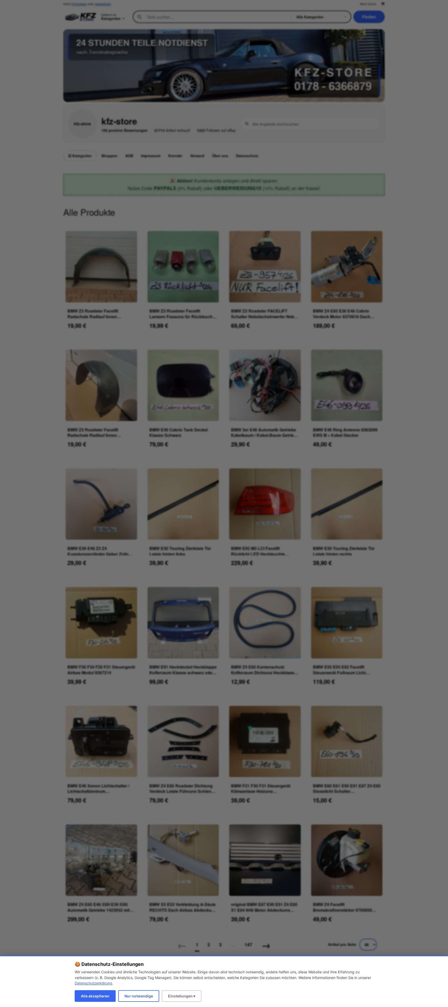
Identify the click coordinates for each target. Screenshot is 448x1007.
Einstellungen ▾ (181, 996)
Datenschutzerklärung (93, 983)
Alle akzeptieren (95, 996)
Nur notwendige (138, 996)
